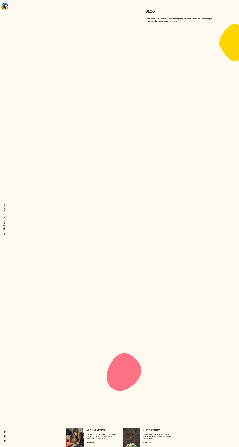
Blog (4, 235)
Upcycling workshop (96, 430)
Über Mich (4, 226)
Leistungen (4, 207)
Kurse (4, 217)
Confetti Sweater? (151, 430)
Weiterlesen (92, 442)
